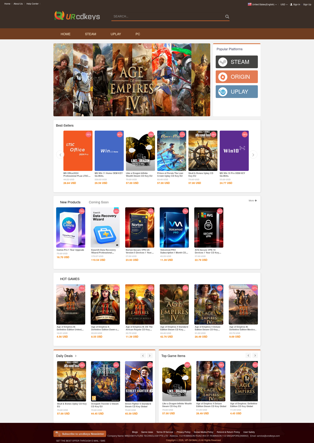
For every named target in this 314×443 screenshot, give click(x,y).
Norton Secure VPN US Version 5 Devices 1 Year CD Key (139, 252)
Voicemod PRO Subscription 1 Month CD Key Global (173, 252)
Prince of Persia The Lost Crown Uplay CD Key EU (139, 174)
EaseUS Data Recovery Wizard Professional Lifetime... (103, 252)
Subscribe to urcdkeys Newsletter (83, 434)
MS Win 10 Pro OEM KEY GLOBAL (201, 174)
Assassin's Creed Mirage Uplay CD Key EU (233, 174)
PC (138, 33)
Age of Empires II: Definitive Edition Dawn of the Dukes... (104, 329)
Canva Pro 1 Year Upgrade (70, 249)
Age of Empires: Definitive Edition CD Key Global (209, 405)
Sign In (296, 4)
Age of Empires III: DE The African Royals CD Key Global (139, 329)
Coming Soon (99, 202)
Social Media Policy (203, 431)
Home (7, 3)
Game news (147, 431)
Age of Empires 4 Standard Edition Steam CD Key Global (174, 329)
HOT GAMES (70, 278)
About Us (18, 3)
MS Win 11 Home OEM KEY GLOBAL (77, 174)
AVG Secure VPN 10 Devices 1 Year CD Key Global (207, 252)
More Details (78, 168)
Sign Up (307, 4)
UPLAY (116, 33)
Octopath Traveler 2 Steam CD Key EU (71, 405)
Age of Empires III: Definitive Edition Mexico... (242, 328)
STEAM (90, 33)
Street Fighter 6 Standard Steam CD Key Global (104, 405)
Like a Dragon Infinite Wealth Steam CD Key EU (108, 174)
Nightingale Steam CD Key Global (138, 405)
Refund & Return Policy (228, 431)
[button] (56, 78)
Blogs (135, 431)
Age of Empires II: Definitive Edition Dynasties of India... (244, 405)
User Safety (249, 431)
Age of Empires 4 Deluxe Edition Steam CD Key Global (207, 329)
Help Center (33, 3)
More (251, 200)
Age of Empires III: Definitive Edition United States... (69, 329)
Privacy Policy (183, 431)
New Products (70, 202)
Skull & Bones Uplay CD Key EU (169, 174)
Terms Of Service (164, 431)
